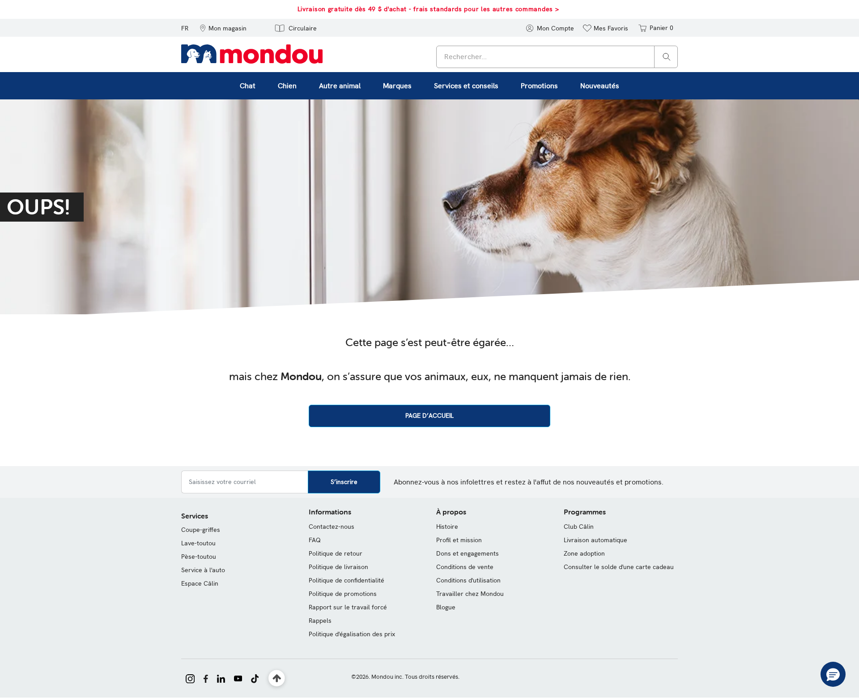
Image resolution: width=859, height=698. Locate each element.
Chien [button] (287, 85)
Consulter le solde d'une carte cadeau (619, 567)
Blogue (445, 607)
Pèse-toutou (198, 556)
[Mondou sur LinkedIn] (221, 678)
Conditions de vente (464, 567)
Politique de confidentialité (346, 580)
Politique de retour (335, 553)
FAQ (315, 540)
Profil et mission (459, 540)
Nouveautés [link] (599, 85)
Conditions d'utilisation (468, 580)
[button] (223, 28)
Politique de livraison (338, 567)
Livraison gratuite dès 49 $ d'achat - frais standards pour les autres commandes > (428, 9)
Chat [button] (247, 85)
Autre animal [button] (340, 85)
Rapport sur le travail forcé (348, 607)
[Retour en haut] (276, 678)
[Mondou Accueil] (252, 53)
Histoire (447, 526)
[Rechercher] (667, 56)
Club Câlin (579, 526)
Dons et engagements (467, 553)
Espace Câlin (199, 583)
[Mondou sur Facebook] (206, 678)
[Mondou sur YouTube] (238, 678)
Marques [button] (397, 85)
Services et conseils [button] (466, 85)
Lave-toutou (198, 543)
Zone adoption (584, 553)
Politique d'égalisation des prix (352, 634)
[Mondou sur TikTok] (255, 678)
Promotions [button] (539, 85)
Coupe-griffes (200, 530)
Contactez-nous (331, 526)
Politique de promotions (343, 594)
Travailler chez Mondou (470, 594)
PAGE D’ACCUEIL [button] (429, 415)
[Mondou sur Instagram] (190, 678)
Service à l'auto (203, 570)
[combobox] (557, 57)
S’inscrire (344, 482)
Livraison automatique (595, 540)
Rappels (320, 621)
